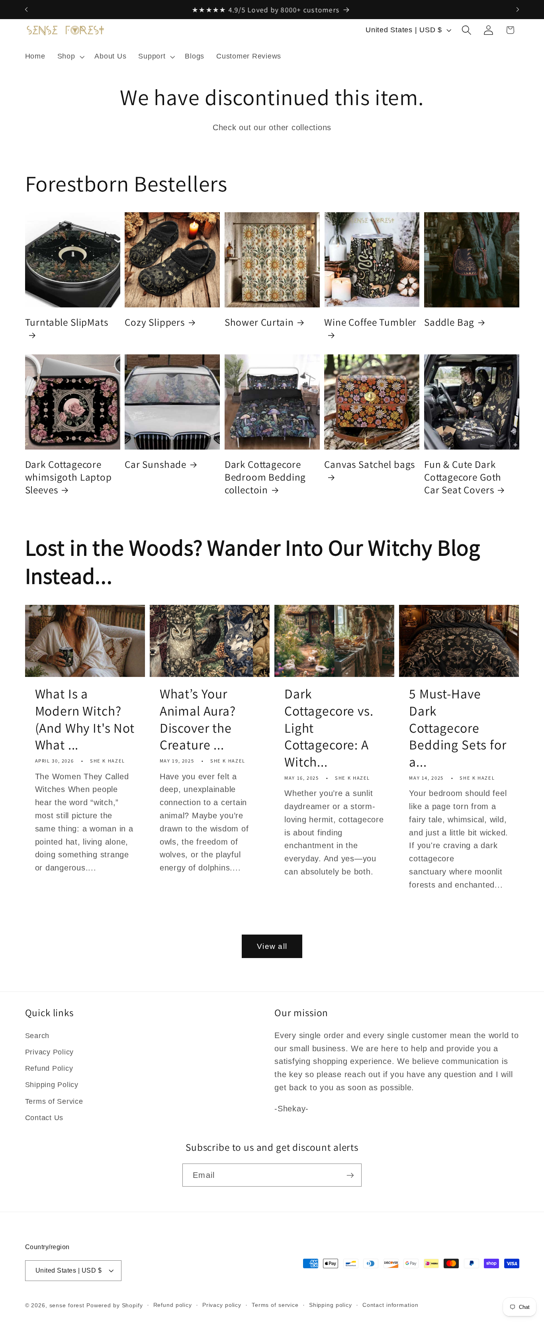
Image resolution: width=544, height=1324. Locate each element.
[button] (70, 56)
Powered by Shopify (114, 1305)
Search (37, 1036)
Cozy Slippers (155, 322)
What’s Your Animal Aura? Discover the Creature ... (198, 719)
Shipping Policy (51, 1085)
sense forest (67, 1305)
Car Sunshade (155, 464)
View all (272, 946)
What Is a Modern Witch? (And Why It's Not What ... (85, 719)
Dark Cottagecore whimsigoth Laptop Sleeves (68, 477)
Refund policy (172, 1305)
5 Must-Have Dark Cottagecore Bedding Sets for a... (457, 727)
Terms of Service (54, 1101)
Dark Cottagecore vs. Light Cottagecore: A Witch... (329, 727)
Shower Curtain (259, 322)
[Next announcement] (517, 9)
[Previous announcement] (26, 9)
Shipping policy (330, 1305)
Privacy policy (221, 1305)
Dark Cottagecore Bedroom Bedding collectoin (265, 477)
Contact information (390, 1305)
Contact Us (44, 1118)
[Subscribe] (350, 1175)
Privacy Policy (49, 1052)
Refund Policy (49, 1068)
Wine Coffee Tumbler (370, 322)
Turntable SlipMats (66, 322)
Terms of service (275, 1305)
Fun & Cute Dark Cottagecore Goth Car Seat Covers (462, 477)
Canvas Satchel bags (369, 464)
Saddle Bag (449, 322)
